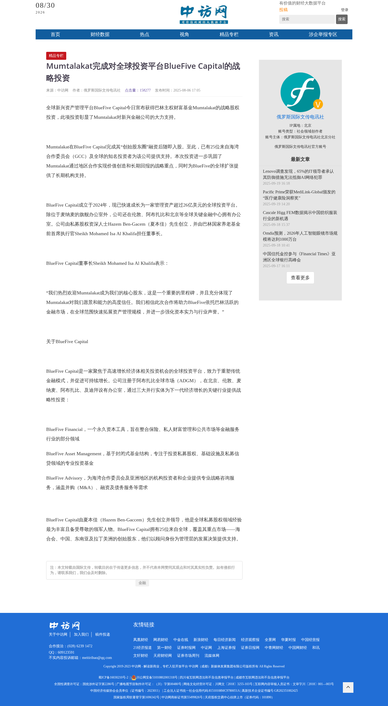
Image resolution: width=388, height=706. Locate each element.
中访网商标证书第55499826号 (182, 697)
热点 (144, 34)
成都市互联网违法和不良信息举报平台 (263, 677)
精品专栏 (229, 34)
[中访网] (203, 14)
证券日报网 (250, 648)
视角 (184, 34)
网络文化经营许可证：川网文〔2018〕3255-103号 (218, 684)
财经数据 (100, 34)
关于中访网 (58, 634)
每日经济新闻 (225, 640)
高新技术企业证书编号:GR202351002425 (270, 691)
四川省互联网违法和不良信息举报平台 (207, 677)
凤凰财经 (140, 640)
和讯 (316, 648)
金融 (142, 583)
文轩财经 (140, 656)
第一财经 (164, 648)
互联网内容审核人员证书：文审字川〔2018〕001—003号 (294, 684)
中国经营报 (310, 640)
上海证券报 (226, 648)
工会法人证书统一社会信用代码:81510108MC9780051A (202, 691)
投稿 (283, 9)
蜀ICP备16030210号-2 (114, 677)
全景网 (270, 640)
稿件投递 (102, 634)
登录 (344, 10)
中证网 (206, 648)
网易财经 (160, 640)
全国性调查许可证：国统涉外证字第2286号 (84, 684)
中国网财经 (297, 648)
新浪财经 (200, 640)
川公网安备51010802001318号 (157, 677)
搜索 (342, 19)
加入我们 (81, 634)
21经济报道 (142, 648)
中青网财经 (274, 648)
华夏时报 (288, 640)
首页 (55, 34)
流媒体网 (212, 656)
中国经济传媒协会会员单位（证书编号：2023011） (126, 691)
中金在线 (180, 640)
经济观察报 (250, 640)
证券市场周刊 (188, 656)
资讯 (273, 34)
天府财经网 (162, 656)
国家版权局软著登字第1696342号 (136, 697)
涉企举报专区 (323, 34)
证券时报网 (186, 648)
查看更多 (300, 277)
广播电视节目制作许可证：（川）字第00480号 (148, 684)
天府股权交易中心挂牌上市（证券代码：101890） (240, 697)
